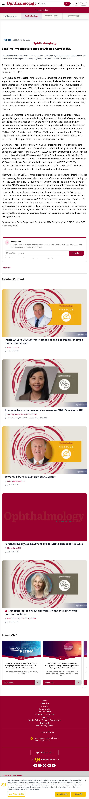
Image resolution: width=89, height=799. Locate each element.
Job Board (44, 723)
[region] (44, 788)
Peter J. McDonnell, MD (16, 481)
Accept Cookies (62, 794)
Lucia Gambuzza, (14, 618)
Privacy (44, 706)
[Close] (85, 780)
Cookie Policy (34, 789)
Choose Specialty (42, 10)
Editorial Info (44, 709)
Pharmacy (6, 267)
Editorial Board (44, 712)
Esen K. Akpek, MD (28, 618)
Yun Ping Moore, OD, (15, 414)
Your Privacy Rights (44, 725)
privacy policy (48, 258)
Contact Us (44, 717)
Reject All (78, 794)
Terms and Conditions (44, 714)
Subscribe (75, 253)
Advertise (44, 703)
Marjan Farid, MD (14, 548)
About (44, 700)
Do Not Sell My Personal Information (44, 720)
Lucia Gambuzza (13, 347)
